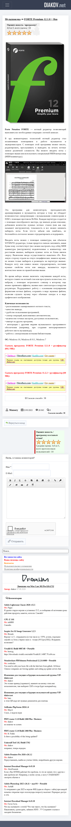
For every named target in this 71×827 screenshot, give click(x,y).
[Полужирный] (10, 480)
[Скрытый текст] (16, 485)
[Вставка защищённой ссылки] (60, 480)
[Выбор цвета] (10, 485)
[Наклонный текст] (15, 480)
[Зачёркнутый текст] (25, 480)
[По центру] (37, 480)
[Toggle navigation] (7, 5)
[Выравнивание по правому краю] (42, 480)
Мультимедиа (13, 19)
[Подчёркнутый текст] (20, 480)
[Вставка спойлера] (33, 485)
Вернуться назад (16, 423)
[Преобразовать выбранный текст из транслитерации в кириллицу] (27, 485)
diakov (55, 4)
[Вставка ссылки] (55, 480)
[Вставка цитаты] (22, 485)
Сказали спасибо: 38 (36, 398)
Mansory (13, 410)
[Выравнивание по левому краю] (32, 480)
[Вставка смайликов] (49, 480)
